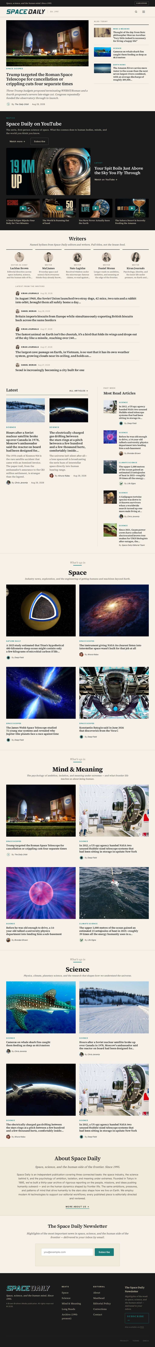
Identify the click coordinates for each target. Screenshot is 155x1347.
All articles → (78, 391)
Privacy (124, 1341)
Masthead (99, 1298)
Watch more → (17, 141)
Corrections (100, 1309)
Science (66, 1298)
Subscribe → (135, 1318)
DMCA (146, 1341)
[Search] (136, 11)
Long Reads (68, 1309)
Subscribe (141, 3)
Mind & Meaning (71, 1303)
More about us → (77, 1206)
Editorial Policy (102, 1303)
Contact (97, 1314)
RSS (142, 1327)
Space (65, 1292)
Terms (135, 1341)
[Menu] (144, 12)
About (96, 1292)
